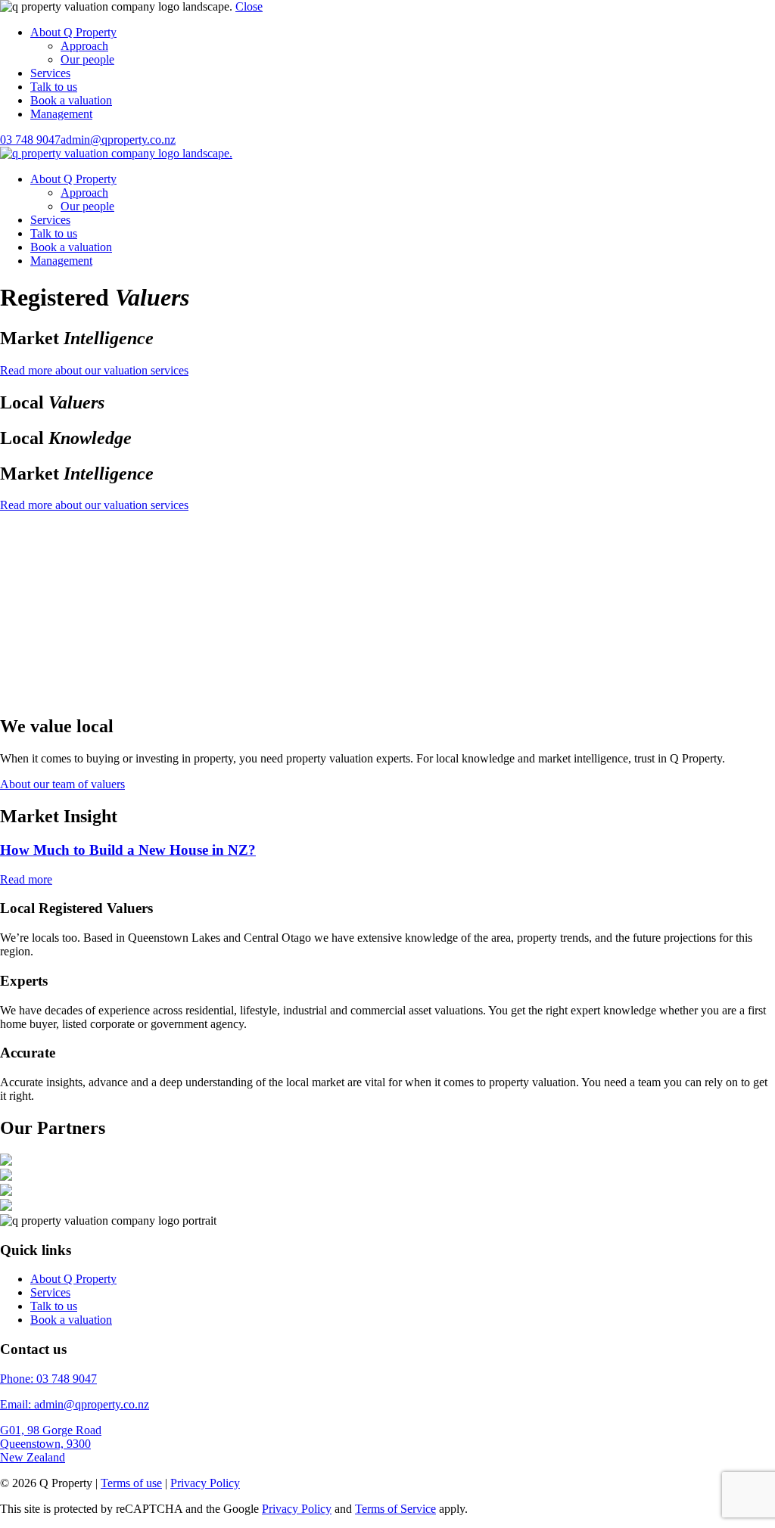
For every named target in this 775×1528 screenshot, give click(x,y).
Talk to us (53, 86)
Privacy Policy (205, 1483)
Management (61, 113)
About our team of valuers (62, 784)
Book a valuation (71, 100)
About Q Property (73, 32)
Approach (84, 45)
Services (50, 73)
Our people (87, 59)
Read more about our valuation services (94, 370)
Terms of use (131, 1483)
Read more (26, 879)
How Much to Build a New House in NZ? (128, 850)
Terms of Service (395, 1508)
